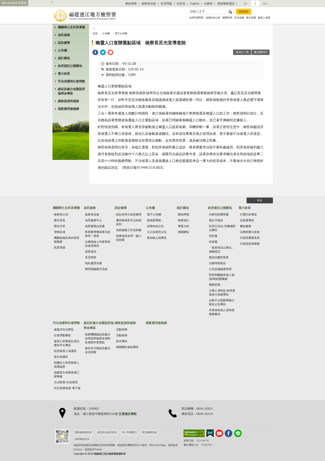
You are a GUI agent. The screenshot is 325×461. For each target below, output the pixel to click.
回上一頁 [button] (244, 52)
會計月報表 (216, 220)
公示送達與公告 (157, 232)
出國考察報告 (217, 263)
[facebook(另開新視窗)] (228, 434)
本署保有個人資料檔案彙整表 (221, 312)
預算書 (213, 236)
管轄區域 (59, 232)
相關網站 (183, 232)
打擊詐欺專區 (248, 214)
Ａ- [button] (246, 3)
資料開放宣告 (82, 439)
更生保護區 (61, 357)
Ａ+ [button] (265, 3)
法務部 (208, 3)
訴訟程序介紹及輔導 (128, 214)
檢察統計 (183, 220)
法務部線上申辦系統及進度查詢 (97, 243)
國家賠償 (227, 18)
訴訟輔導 (64, 42)
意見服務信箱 (149, 432)
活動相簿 (121, 335)
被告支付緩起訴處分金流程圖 (97, 350)
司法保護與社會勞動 (71, 81)
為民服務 (64, 35)
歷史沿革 (59, 226)
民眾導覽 (59, 247)
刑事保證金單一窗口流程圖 (128, 238)
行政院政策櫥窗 (250, 243)
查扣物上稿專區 (157, 238)
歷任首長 (59, 220)
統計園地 (64, 58)
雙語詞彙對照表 (219, 257)
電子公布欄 (121, 33)
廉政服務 (245, 226)
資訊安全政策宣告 (107, 432)
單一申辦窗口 (129, 432)
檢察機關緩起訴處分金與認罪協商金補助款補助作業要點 (97, 338)
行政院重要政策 (250, 238)
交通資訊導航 (128, 413)
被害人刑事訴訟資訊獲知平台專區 (66, 343)
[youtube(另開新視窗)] (219, 434)
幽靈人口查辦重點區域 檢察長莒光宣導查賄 (141, 43)
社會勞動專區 (62, 335)
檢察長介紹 (61, 214)
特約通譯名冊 (93, 263)
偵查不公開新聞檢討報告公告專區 (221, 302)
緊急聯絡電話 (225, 3)
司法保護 (239, 18)
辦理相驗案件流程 (96, 269)
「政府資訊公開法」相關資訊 (221, 249)
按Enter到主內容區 (14, 3)
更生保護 (251, 18)
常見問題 (166, 3)
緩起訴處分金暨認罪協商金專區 (71, 91)
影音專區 (121, 341)
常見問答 (90, 257)
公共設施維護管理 (220, 269)
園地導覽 (183, 214)
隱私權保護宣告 (83, 432)
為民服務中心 (93, 220)
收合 (259, 200)
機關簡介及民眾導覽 (71, 27)
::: (51, 2)
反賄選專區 (247, 220)
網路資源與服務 (68, 101)
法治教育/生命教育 (66, 382)
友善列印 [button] (262, 52)
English (194, 3)
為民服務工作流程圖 (128, 230)
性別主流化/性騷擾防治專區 (222, 228)
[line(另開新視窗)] (238, 434)
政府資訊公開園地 (70, 65)
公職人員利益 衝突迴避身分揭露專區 (222, 292)
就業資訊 (90, 251)
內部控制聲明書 (219, 214)
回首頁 (181, 3)
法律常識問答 (196, 18)
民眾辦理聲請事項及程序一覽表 (97, 234)
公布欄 (62, 50)
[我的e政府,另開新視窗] (210, 434)
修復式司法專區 (64, 329)
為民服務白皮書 (95, 226)
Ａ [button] (255, 3)
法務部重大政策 (250, 232)
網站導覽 (131, 3)
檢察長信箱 (149, 3)
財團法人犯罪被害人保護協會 (66, 364)
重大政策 (64, 73)
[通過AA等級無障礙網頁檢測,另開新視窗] (194, 434)
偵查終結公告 (213, 18)
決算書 (213, 241)
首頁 (95, 33)
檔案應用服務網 (68, 108)
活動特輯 (121, 329)
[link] (95, 53)
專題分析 (183, 226)
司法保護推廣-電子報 (67, 388)
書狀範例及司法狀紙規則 (128, 222)
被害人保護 (264, 18)
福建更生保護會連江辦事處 (66, 374)
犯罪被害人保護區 (65, 351)
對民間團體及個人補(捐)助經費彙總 (221, 277)
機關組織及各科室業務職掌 (66, 240)
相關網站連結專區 (127, 347)
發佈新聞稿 (154, 220)
